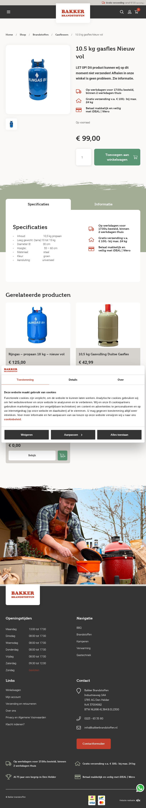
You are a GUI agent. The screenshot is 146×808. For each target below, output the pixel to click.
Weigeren (27, 434)
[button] (8, 12)
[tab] (38, 204)
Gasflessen (61, 34)
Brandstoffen (41, 34)
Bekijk (32, 455)
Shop (23, 34)
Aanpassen (71, 434)
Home (9, 34)
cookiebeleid (12, 419)
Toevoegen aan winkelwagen (117, 157)
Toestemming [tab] (25, 379)
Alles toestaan (119, 434)
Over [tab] (121, 379)
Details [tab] (73, 379)
